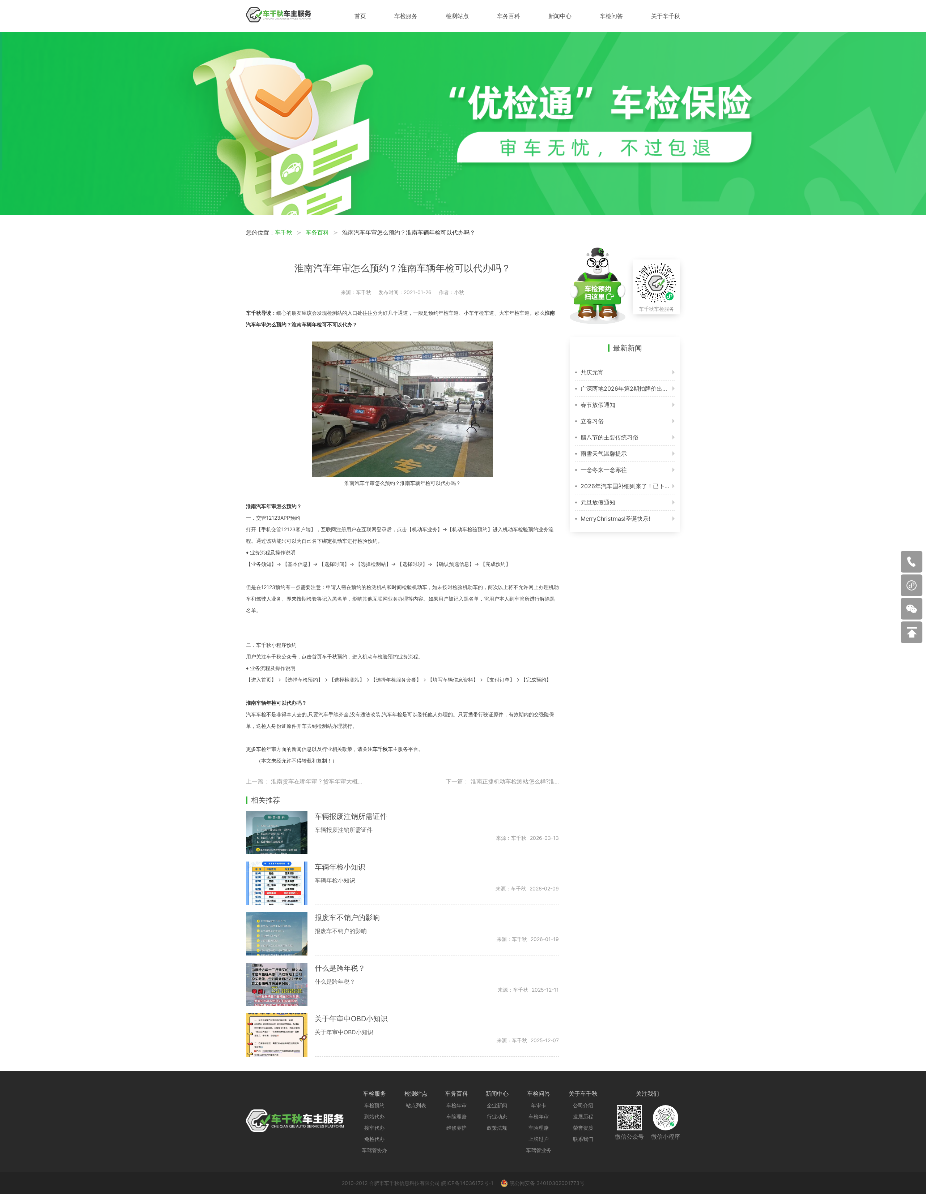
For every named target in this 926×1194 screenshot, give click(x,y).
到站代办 (374, 1116)
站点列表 (416, 1105)
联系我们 (583, 1139)
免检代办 (374, 1139)
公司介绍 (583, 1105)
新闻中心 (560, 16)
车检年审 (456, 1105)
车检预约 (374, 1105)
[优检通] (463, 212)
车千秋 (283, 232)
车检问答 (611, 16)
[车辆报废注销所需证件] (280, 832)
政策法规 (497, 1128)
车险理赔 (456, 1116)
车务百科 (508, 16)
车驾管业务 (538, 1150)
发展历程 (583, 1116)
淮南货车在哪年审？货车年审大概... (316, 781)
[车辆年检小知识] (280, 883)
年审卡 (538, 1105)
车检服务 (405, 16)
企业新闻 (497, 1105)
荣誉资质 (583, 1128)
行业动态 (497, 1116)
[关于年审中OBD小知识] (280, 1035)
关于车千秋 (665, 16)
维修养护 (456, 1128)
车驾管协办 (374, 1150)
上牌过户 (538, 1139)
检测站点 (457, 16)
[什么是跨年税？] (280, 984)
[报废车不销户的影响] (280, 933)
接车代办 (374, 1128)
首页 (360, 16)
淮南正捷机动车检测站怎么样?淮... (515, 781)
